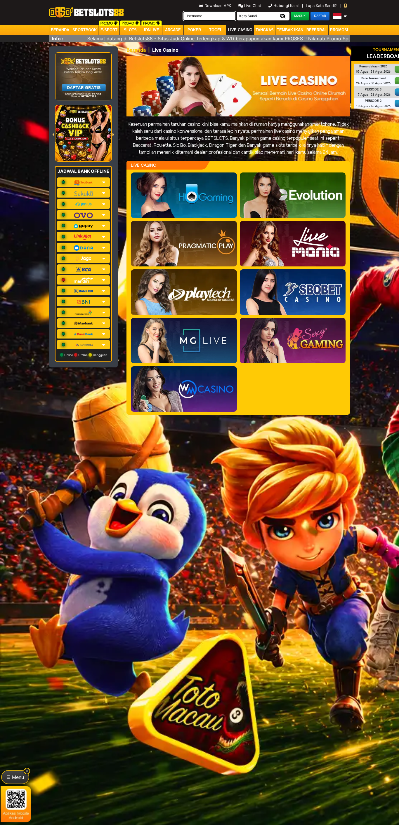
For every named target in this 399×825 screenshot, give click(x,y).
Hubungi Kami (286, 5)
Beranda (60, 30)
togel (215, 30)
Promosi (339, 30)
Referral (316, 30)
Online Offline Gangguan (85, 355)
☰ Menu (15, 777)
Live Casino (240, 30)
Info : (57, 38)
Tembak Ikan (290, 30)
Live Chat (252, 5)
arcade (173, 30)
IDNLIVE (151, 30)
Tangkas (265, 30)
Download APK (217, 5)
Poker (194, 30)
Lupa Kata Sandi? (322, 5)
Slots (130, 30)
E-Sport (108, 30)
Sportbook (84, 30)
